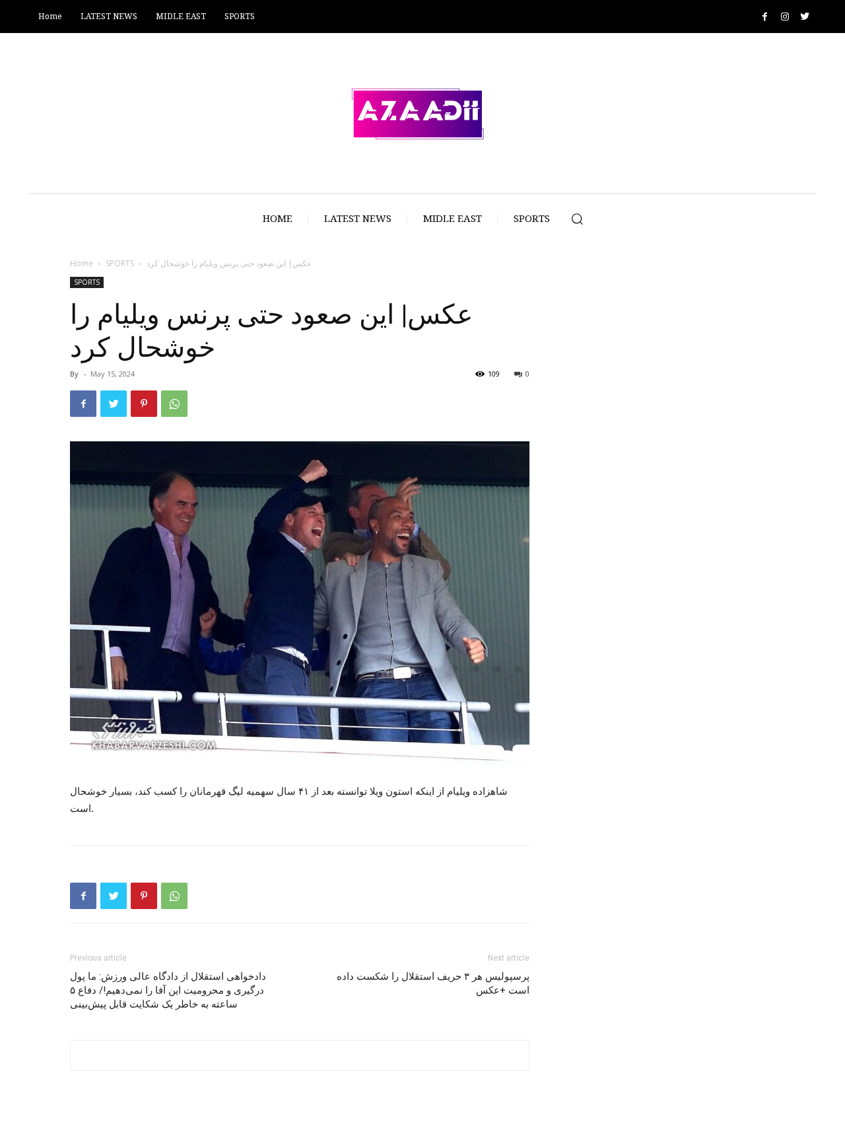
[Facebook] (764, 16)
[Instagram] (784, 16)
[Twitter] (804, 16)
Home (81, 263)
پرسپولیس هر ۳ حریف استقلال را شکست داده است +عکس (433, 983)
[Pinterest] (144, 403)
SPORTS (120, 263)
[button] (576, 218)
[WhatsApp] (174, 403)
